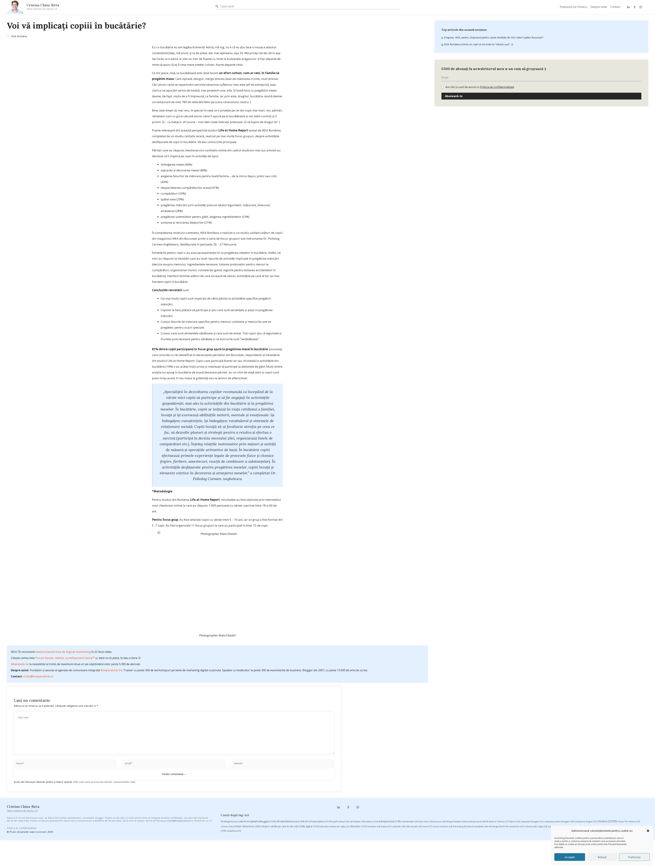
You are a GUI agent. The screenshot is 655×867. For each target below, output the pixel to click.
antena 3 (372, 821)
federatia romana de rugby (334, 826)
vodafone (234, 830)
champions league (585, 821)
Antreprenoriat (390, 821)
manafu (416, 826)
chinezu (607, 821)
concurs (226, 826)
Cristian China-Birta (43, 6)
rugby (542, 826)
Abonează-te (20, 664)
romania (530, 826)
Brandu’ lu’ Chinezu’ (497, 821)
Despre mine (599, 7)
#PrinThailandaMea (316, 821)
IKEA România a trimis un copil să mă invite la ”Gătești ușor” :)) (478, 44)
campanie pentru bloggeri (559, 821)
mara (427, 826)
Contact (615, 7)
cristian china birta (246, 826)
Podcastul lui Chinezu (573, 7)
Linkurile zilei (401, 826)
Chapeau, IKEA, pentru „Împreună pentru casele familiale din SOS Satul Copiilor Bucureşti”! (493, 37)
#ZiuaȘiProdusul (339, 821)
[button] (648, 831)
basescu (439, 821)
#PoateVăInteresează (290, 821)
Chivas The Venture (628, 821)
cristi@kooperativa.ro (38, 676)
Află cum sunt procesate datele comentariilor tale (104, 782)
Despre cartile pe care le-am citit (283, 826)
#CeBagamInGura (232, 821)
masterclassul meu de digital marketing (63, 652)
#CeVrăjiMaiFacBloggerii (259, 821)
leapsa (386, 826)
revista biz (516, 826)
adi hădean (357, 821)
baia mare (426, 821)
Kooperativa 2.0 (111, 670)
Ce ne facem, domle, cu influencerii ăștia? (65, 658)
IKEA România (19, 36)
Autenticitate (410, 821)
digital (312, 826)
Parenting (460, 826)
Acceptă (570, 857)
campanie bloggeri (532, 821)
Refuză (602, 857)
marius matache (442, 826)
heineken (373, 826)
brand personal (476, 821)
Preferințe (634, 857)
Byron (515, 821)
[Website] (283, 763)
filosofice (358, 826)
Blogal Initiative (456, 821)
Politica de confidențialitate (497, 87)
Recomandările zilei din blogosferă (488, 826)
